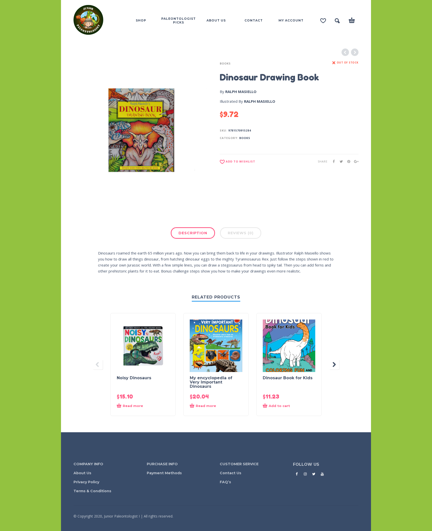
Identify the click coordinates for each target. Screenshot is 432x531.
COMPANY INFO (88, 464)
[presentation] (98, 364)
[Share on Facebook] (332, 161)
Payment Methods (164, 473)
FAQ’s (225, 482)
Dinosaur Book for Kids (287, 378)
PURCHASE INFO (162, 464)
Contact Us (230, 473)
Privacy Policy (86, 482)
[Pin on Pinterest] (347, 161)
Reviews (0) (241, 233)
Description (192, 233)
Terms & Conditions (92, 491)
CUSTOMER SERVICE (239, 464)
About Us (82, 473)
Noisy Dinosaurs (134, 378)
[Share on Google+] (354, 161)
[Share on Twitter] (340, 161)
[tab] (193, 234)
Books (225, 63)
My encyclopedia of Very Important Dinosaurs (211, 382)
